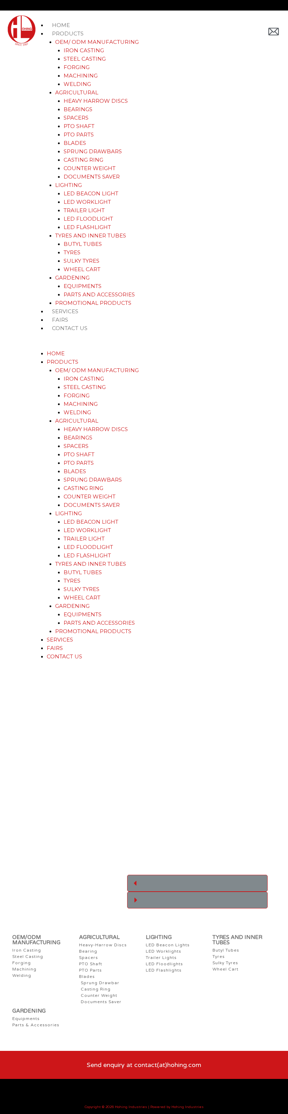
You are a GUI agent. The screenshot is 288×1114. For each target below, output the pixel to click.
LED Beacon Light (91, 193)
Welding (77, 84)
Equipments (83, 286)
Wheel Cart (82, 269)
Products (68, 33)
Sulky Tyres (81, 260)
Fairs (55, 648)
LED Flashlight (87, 227)
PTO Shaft (79, 126)
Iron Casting (84, 50)
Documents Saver (92, 176)
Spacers (76, 117)
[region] (197, 792)
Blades (75, 143)
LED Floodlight (88, 218)
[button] (151, 345)
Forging (77, 67)
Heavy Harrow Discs (96, 101)
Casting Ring (83, 159)
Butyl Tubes (83, 244)
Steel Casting (85, 58)
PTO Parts (79, 134)
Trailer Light (84, 210)
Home (56, 353)
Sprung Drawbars (93, 151)
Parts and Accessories (99, 294)
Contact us (69, 328)
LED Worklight (87, 202)
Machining (81, 75)
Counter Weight (90, 168)
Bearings (78, 109)
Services (60, 639)
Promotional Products (93, 303)
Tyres (72, 252)
